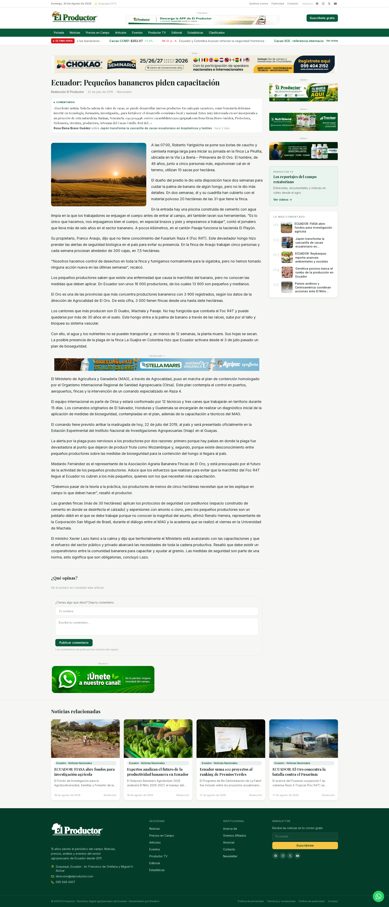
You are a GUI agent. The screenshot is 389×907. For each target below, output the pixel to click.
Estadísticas (195, 32)
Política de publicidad (312, 901)
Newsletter (230, 856)
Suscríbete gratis (322, 18)
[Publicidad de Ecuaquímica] (303, 151)
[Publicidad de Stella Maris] (156, 364)
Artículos (120, 32)
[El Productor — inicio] (74, 18)
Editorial (177, 32)
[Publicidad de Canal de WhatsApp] (103, 679)
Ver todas (332, 40)
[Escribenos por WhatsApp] (378, 896)
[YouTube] (335, 3)
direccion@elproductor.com (74, 876)
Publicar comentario (74, 642)
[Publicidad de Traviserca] (303, 122)
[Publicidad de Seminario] (194, 64)
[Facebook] (317, 3)
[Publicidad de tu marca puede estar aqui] (303, 92)
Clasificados (217, 32)
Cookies (333, 901)
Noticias (75, 32)
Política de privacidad (251, 901)
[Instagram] (323, 3)
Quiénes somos (258, 3)
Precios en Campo (97, 32)
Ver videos (282, 199)
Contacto (292, 3)
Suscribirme (305, 845)
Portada (59, 32)
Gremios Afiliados (234, 835)
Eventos (137, 32)
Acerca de (230, 828)
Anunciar (229, 842)
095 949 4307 (65, 882)
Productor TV (157, 32)
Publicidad (277, 3)
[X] (329, 3)
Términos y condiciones (281, 901)
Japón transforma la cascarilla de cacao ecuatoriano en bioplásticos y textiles (156, 128)
